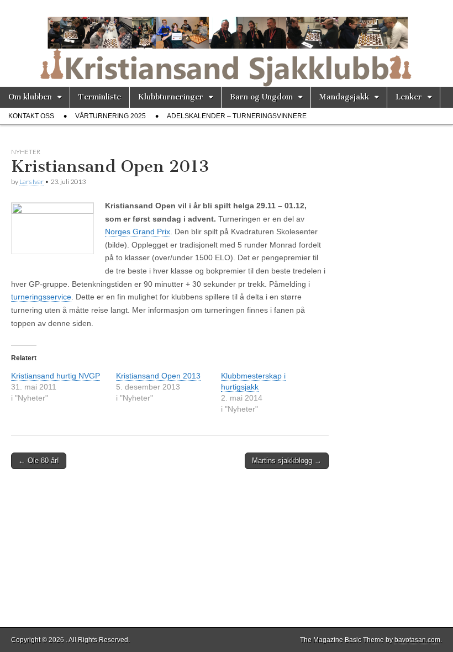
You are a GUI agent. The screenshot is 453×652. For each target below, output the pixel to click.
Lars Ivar (31, 181)
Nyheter (25, 151)
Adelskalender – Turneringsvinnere (237, 116)
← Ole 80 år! (38, 460)
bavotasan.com (417, 640)
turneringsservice (41, 296)
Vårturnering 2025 (110, 116)
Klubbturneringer (170, 97)
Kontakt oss (31, 116)
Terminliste (99, 97)
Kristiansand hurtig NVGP (55, 375)
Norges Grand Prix (137, 231)
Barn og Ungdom (261, 97)
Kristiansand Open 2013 (158, 375)
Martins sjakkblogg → (287, 460)
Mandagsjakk (344, 97)
